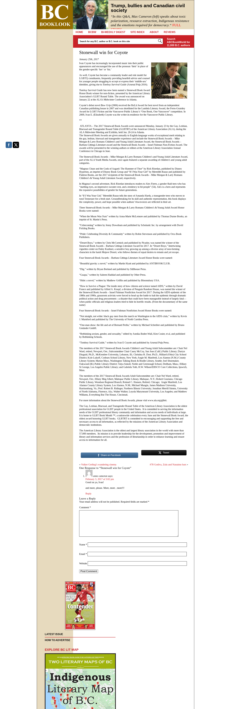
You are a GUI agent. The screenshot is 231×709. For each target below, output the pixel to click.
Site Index (137, 32)
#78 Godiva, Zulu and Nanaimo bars (168, 464)
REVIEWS (170, 32)
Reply (88, 493)
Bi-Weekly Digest (113, 32)
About (154, 32)
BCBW (92, 32)
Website (83, 563)
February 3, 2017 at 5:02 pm (99, 479)
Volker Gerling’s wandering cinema (98, 464)
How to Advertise (57, 640)
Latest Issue (54, 634)
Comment (85, 507)
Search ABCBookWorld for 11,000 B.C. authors (178, 42)
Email (83, 554)
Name (83, 544)
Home (79, 32)
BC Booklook (55, 14)
